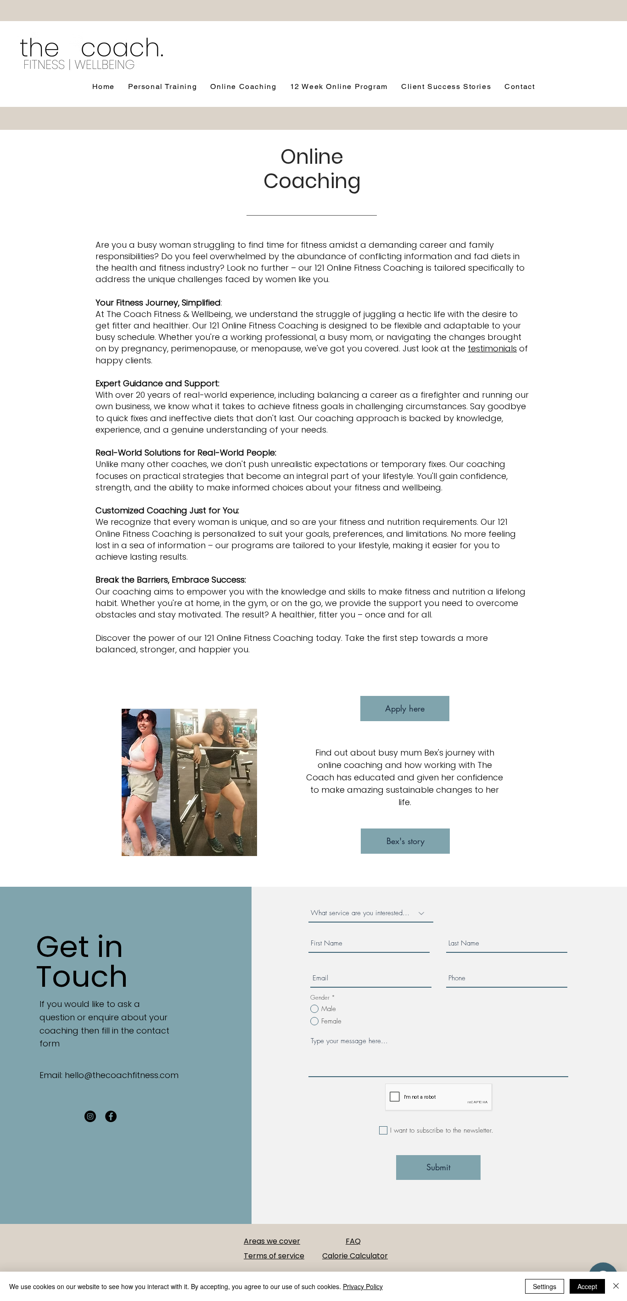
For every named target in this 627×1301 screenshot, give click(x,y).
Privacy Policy (363, 1286)
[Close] (615, 1286)
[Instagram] (90, 1116)
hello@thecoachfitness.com (122, 1075)
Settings (544, 1286)
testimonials (492, 348)
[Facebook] (111, 1116)
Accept (587, 1286)
